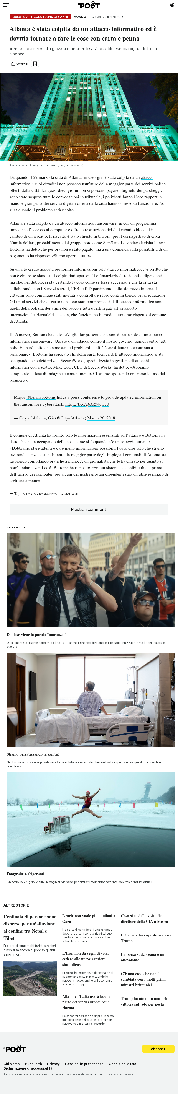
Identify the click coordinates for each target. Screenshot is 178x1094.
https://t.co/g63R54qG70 (87, 404)
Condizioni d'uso (122, 1063)
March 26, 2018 (101, 418)
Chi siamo (11, 1063)
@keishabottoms (41, 397)
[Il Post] (89, 5)
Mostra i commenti (89, 509)
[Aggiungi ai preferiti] (35, 63)
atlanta (29, 494)
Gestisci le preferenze (84, 1063)
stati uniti (71, 494)
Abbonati (158, 1049)
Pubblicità (33, 1063)
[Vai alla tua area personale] (172, 5)
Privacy (53, 1063)
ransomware (49, 494)
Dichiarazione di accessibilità (27, 1068)
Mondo (79, 17)
